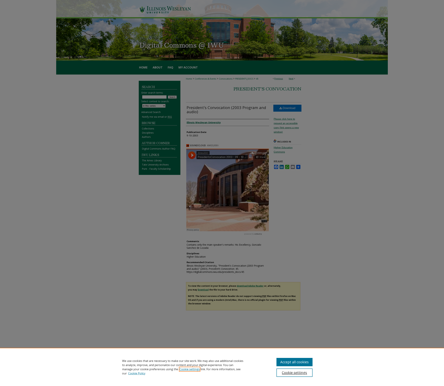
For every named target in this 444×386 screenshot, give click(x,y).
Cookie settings (190, 369)
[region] (222, 367)
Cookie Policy (136, 373)
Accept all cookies (294, 362)
